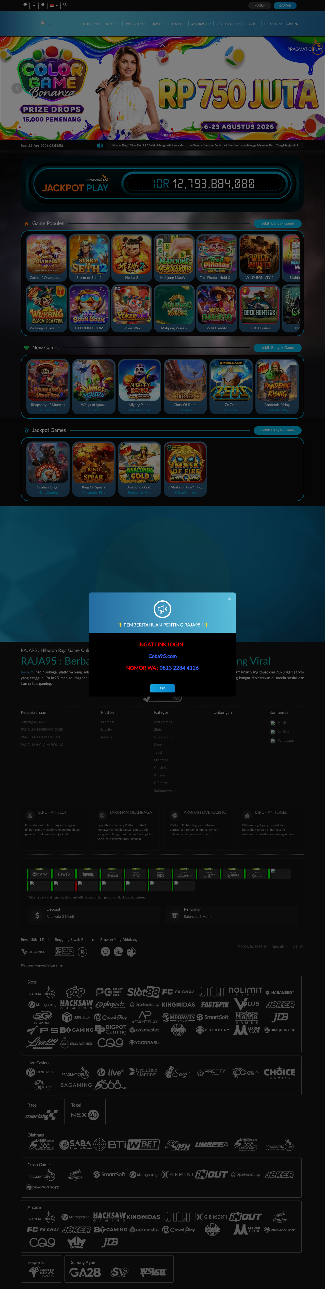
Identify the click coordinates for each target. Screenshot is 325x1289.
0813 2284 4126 (179, 668)
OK (162, 688)
